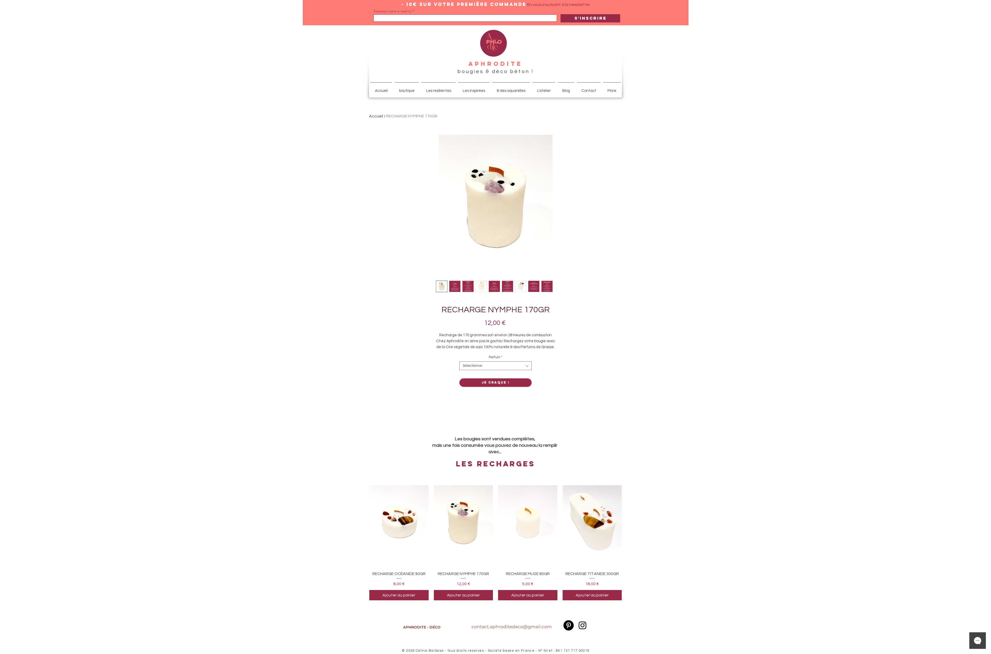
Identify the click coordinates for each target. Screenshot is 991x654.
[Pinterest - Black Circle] (568, 625)
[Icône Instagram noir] (582, 625)
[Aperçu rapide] (399, 522)
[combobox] (495, 365)
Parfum (495, 357)
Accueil (376, 116)
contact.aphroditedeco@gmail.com (511, 626)
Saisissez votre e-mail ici (392, 11)
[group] (495, 539)
